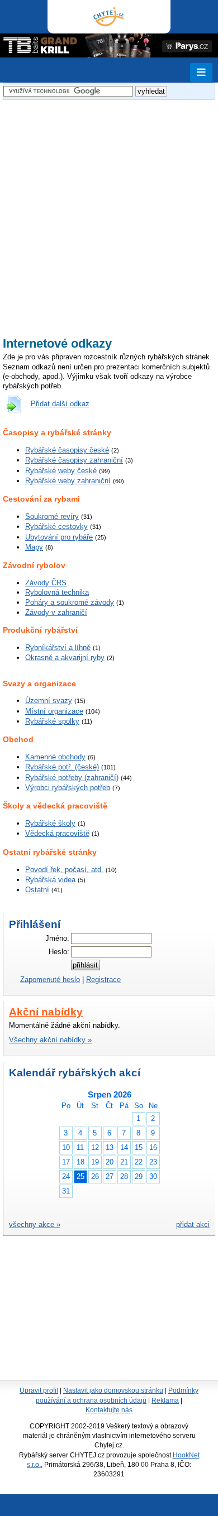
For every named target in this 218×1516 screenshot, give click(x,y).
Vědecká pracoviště (57, 833)
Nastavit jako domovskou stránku (113, 1390)
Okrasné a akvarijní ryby (65, 657)
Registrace (103, 979)
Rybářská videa (50, 879)
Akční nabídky (46, 1012)
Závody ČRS (46, 583)
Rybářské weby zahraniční (68, 481)
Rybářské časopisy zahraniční (74, 460)
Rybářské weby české (61, 470)
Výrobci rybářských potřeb (67, 787)
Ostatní (37, 889)
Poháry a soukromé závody (69, 602)
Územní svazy (48, 700)
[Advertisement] (109, 211)
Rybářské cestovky (56, 526)
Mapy (34, 547)
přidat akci (193, 1224)
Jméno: (57, 938)
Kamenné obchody (55, 757)
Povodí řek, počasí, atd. (64, 869)
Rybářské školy (50, 823)
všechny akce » (34, 1224)
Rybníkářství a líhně (58, 647)
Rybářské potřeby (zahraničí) (72, 777)
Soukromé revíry (52, 516)
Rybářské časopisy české (67, 450)
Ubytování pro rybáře (59, 537)
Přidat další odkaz (60, 404)
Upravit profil (39, 1390)
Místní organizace (54, 711)
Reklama (165, 1400)
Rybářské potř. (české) (62, 767)
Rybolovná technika (57, 592)
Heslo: (59, 951)
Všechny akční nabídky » (50, 1040)
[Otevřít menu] (201, 72)
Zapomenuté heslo (50, 979)
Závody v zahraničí (56, 612)
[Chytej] (109, 16)
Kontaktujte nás (109, 1410)
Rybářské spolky (52, 721)
